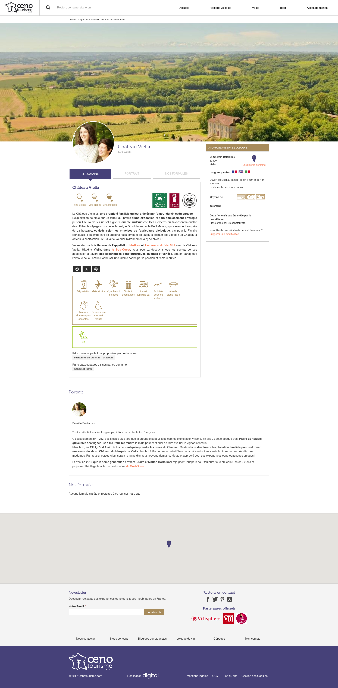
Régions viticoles (220, 8)
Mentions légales (197, 676)
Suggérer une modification (224, 234)
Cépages (219, 638)
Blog (283, 8)
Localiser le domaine (254, 164)
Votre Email (77, 606)
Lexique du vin (186, 638)
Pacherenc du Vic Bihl (160, 245)
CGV (215, 676)
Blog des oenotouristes (152, 638)
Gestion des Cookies (255, 676)
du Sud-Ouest (135, 466)
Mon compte (252, 638)
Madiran (105, 19)
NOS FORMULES (176, 173)
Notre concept (119, 638)
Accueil (184, 8)
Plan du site (230, 676)
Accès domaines (317, 8)
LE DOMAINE (90, 174)
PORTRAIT (132, 173)
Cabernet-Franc (83, 368)
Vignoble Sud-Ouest (89, 19)
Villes (255, 8)
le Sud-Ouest (121, 249)
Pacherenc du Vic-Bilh (87, 357)
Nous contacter (85, 638)
